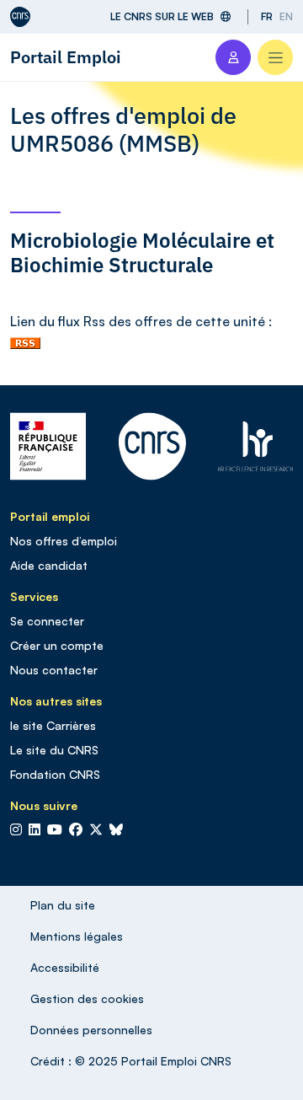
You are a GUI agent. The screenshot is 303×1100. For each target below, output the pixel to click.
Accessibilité (64, 967)
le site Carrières (53, 725)
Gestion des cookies (87, 998)
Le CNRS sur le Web (162, 16)
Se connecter (47, 621)
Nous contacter (54, 670)
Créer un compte (57, 645)
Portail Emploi (65, 57)
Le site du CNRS (54, 750)
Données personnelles (91, 1029)
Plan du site (62, 905)
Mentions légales (76, 936)
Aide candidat (49, 565)
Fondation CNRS (55, 774)
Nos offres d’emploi (63, 541)
